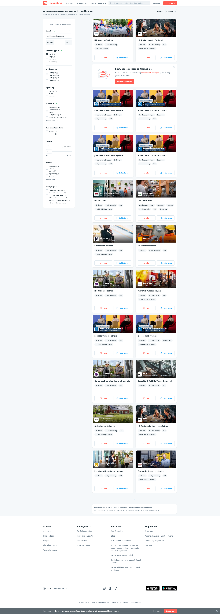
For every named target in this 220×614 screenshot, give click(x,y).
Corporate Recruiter (103, 245)
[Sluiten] (217, 611)
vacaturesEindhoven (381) (118, 510)
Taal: (49, 588)
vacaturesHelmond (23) (136, 510)
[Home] (53, 3)
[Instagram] (104, 588)
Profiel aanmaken (124, 81)
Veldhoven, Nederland (67, 15)
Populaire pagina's (85, 535)
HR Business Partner (103, 40)
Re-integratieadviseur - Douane (109, 471)
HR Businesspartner (147, 245)
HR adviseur (100, 200)
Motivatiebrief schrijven (121, 540)
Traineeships (82, 3)
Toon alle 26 (50, 121)
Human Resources (84, 15)
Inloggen (156, 3)
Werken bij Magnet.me (154, 540)
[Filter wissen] (70, 31)
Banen (55, 15)
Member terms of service (100, 602)
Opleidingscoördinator (104, 426)
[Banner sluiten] (174, 67)
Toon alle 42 (50, 180)
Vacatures (70, 3)
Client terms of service (120, 602)
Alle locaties (82, 540)
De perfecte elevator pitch (122, 555)
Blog (113, 535)
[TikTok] (115, 588)
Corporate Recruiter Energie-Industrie (112, 381)
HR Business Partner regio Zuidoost (154, 426)
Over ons (149, 531)
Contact (148, 545)
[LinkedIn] (110, 588)
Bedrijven (102, 3)
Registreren (170, 3)
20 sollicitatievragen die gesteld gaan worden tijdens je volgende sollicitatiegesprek (125, 548)
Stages (93, 3)
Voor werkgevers (84, 545)
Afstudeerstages (50, 545)
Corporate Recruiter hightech (151, 471)
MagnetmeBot (136, 602)
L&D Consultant (145, 200)
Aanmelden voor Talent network (159, 535)
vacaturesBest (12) (101, 510)
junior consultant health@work (108, 110)
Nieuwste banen (50, 550)
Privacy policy (84, 602)
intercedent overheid (148, 335)
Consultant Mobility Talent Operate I (155, 381)
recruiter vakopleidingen (149, 290)
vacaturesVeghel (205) (152, 510)
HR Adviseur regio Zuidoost (150, 40)
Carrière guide (117, 531)
